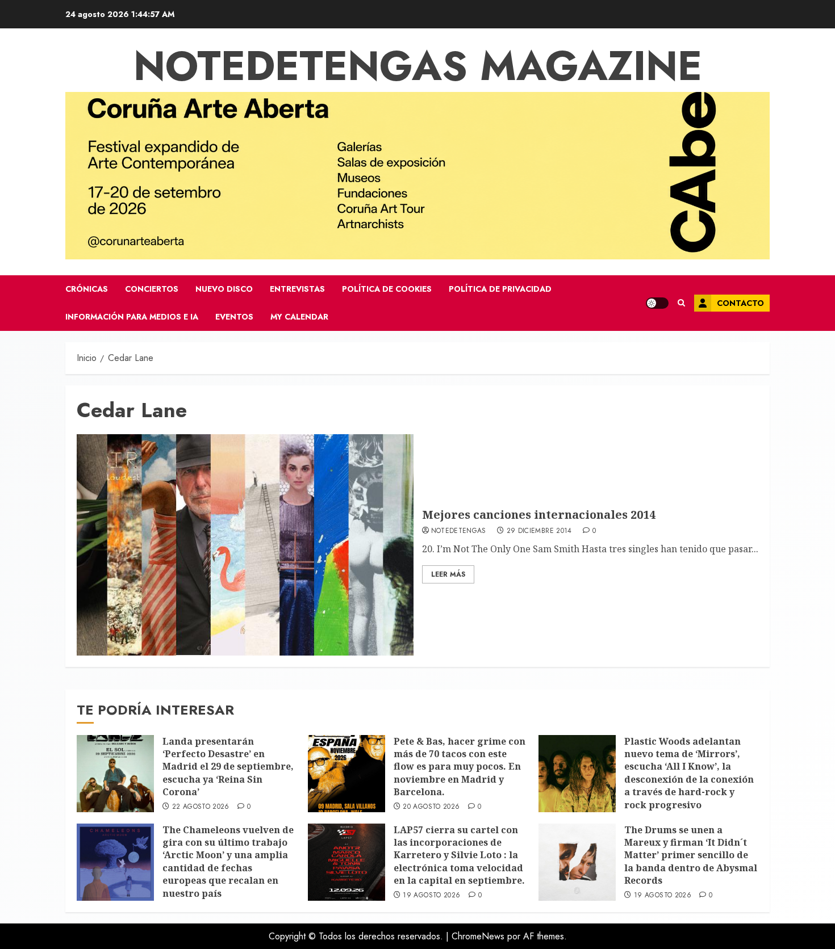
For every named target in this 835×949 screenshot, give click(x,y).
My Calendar (299, 316)
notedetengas (458, 531)
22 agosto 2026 (200, 807)
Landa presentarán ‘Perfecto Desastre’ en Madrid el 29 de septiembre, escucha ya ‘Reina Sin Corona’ (228, 767)
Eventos (234, 316)
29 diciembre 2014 (539, 531)
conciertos (151, 289)
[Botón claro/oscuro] (657, 303)
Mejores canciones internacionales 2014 (539, 514)
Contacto (740, 303)
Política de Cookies (387, 289)
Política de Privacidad (500, 289)
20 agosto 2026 (431, 807)
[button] (681, 303)
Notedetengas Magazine (417, 65)
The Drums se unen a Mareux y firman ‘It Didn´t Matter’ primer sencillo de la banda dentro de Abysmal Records (690, 855)
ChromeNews (478, 936)
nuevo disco (224, 289)
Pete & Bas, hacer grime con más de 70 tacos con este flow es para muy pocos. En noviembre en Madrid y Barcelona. (459, 767)
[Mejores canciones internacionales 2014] (245, 545)
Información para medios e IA (131, 316)
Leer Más (448, 574)
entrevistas (297, 289)
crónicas (86, 289)
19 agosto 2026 (431, 895)
